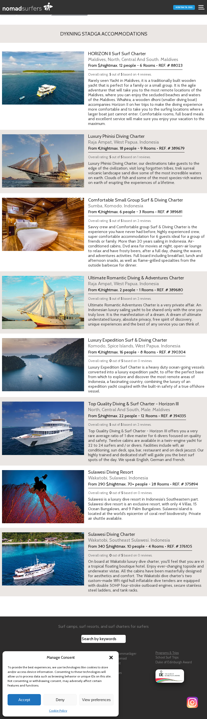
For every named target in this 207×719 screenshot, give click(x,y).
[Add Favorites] (50, 78)
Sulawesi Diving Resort (118, 475)
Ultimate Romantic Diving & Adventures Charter (136, 280)
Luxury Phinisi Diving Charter (123, 139)
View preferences (96, 700)
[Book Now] (63, 161)
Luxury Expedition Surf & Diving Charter (134, 343)
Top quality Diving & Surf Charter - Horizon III (133, 406)
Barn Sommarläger (123, 654)
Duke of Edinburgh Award (174, 662)
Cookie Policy (58, 710)
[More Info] (22, 78)
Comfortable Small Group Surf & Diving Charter (135, 203)
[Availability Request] (63, 78)
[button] (111, 657)
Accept (24, 700)
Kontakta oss (184, 7)
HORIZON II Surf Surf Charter (133, 56)
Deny (60, 700)
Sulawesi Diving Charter (129, 537)
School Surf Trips (167, 657)
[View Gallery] (36, 78)
